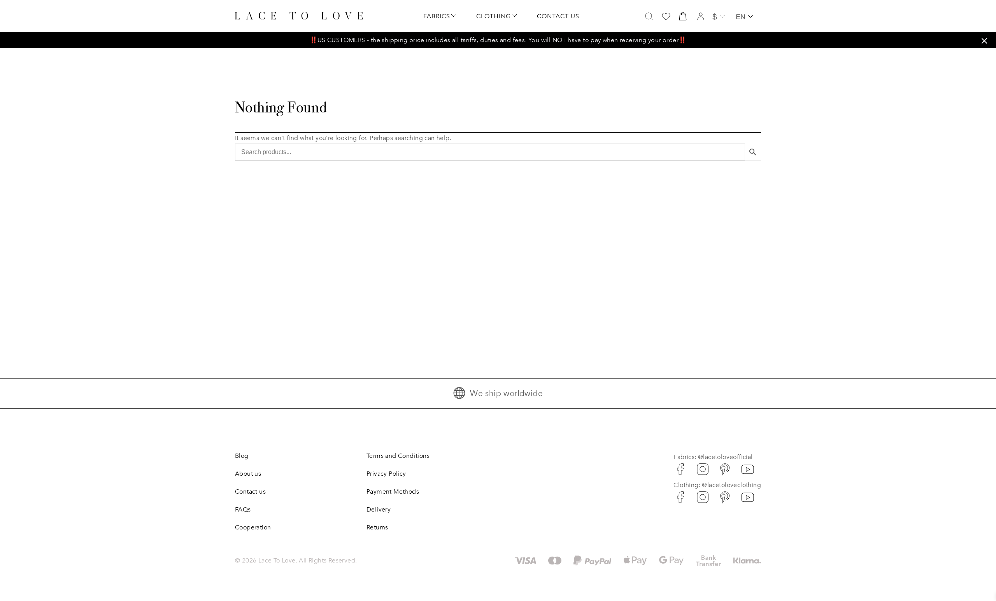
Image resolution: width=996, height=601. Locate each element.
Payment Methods (392, 491)
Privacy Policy (386, 474)
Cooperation (253, 527)
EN (740, 17)
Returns (377, 527)
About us (248, 474)
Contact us (558, 16)
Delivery (378, 509)
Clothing (493, 16)
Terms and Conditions (398, 456)
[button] (984, 41)
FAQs (243, 509)
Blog (242, 456)
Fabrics (436, 16)
